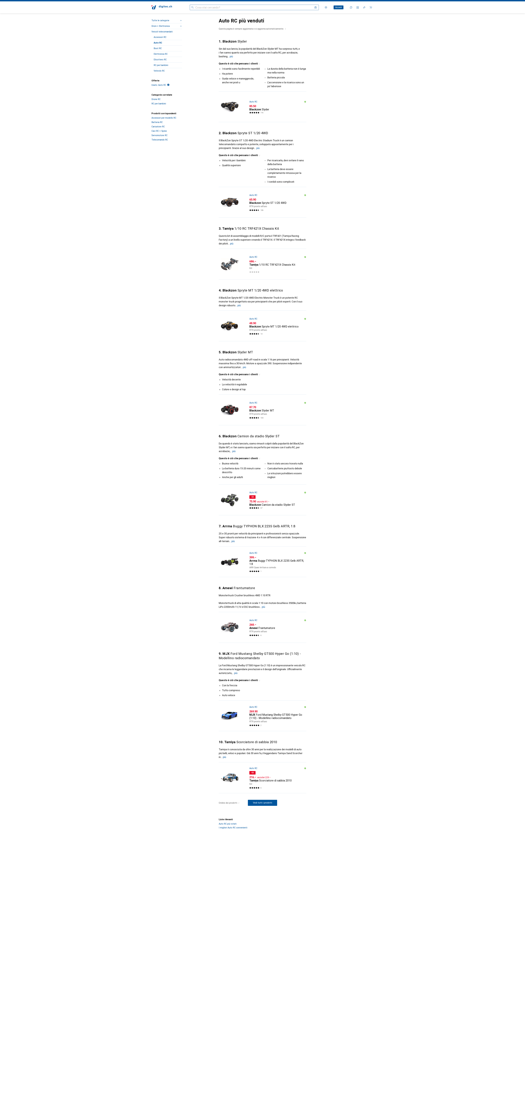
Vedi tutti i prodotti (262, 802)
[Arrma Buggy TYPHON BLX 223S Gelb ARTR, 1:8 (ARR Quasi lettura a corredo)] (262, 561)
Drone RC (156, 99)
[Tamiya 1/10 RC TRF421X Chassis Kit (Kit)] (262, 264)
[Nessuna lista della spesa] (364, 7)
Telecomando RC (159, 139)
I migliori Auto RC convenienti (233, 827)
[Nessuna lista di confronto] (357, 7)
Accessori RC (160, 37)
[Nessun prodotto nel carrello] (371, 7)
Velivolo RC (159, 70)
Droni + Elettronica (160, 26)
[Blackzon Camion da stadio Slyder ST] (262, 500)
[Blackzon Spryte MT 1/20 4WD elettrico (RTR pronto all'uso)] (262, 326)
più (231, 56)
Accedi (338, 7)
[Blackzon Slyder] (262, 107)
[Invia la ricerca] (192, 7)
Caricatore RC (158, 126)
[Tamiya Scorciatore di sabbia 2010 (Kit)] (262, 777)
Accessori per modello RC (163, 118)
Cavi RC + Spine (159, 131)
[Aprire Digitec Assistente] (351, 7)
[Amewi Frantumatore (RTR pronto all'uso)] (262, 627)
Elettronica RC (161, 54)
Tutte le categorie (160, 20)
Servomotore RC (159, 135)
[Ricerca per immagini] (315, 7)
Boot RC (158, 48)
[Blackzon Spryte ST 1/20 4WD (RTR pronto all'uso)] (262, 202)
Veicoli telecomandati (162, 31)
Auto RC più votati (228, 824)
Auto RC (158, 42)
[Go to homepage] (161, 7)
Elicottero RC (160, 59)
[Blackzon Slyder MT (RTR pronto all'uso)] (262, 410)
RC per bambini (161, 65)
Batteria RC (157, 122)
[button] (285, 28)
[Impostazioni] (326, 7)
